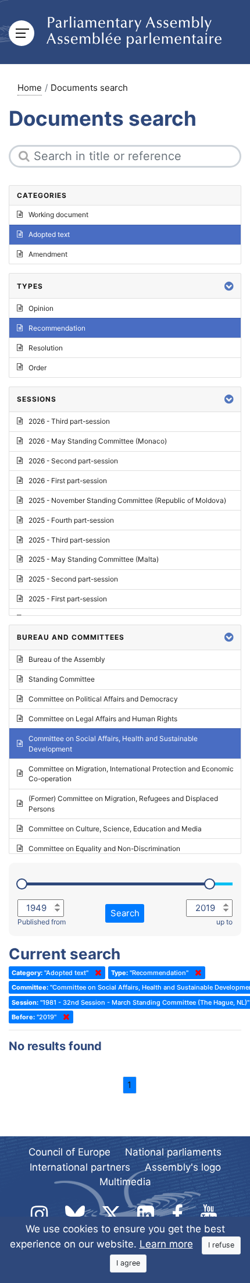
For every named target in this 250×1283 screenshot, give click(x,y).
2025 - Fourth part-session (71, 520)
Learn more (166, 1244)
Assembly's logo (183, 1167)
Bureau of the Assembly (66, 659)
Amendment (47, 254)
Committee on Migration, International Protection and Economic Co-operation (131, 774)
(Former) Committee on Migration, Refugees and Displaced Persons (123, 803)
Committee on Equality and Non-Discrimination (104, 848)
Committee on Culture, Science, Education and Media (115, 828)
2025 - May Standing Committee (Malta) (93, 559)
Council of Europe (69, 1152)
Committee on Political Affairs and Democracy (103, 698)
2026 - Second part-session (73, 460)
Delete (96, 973)
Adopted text (49, 234)
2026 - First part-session (67, 480)
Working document (58, 214)
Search (125, 913)
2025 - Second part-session (73, 579)
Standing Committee (61, 679)
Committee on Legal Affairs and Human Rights (102, 718)
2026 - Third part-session (69, 421)
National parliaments (173, 1152)
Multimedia (125, 1182)
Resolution (45, 347)
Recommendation (56, 328)
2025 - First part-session (67, 598)
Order (37, 367)
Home (29, 87)
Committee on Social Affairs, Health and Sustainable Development (113, 743)
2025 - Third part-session (69, 540)
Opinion (40, 308)
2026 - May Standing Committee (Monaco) (97, 441)
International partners (80, 1167)
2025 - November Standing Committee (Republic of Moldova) (127, 500)
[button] (229, 286)
